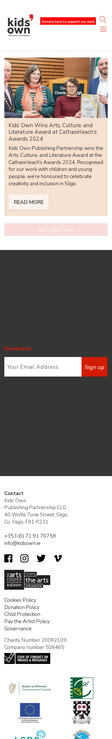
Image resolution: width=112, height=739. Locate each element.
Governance (18, 628)
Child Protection (22, 614)
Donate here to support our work (68, 22)
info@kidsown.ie (22, 543)
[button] (103, 30)
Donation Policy (21, 607)
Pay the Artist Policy (27, 621)
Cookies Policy (20, 600)
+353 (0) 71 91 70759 (30, 535)
